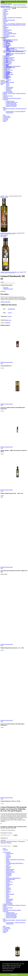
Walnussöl (5, 75)
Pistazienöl (5, 58)
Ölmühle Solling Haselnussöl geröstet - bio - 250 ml (12, 272)
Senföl (4, 68)
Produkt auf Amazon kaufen (6, 285)
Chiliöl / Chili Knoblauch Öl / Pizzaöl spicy (15, 47)
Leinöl (4, 38)
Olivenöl (8, 73)
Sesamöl (8, 84)
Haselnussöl (8, 55)
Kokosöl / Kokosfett (10, 60)
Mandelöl (5, 42)
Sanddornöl (5, 65)
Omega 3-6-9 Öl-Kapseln (11, 49)
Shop (7, 196)
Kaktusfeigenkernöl (10, 57)
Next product (3, 236)
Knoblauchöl (9, 62)
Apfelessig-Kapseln (10, 48)
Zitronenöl (5, 78)
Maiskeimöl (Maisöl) (10, 67)
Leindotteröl (5, 37)
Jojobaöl (8, 56)
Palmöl (4, 57)
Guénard (10, 312)
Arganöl (8, 42)
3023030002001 (11, 309)
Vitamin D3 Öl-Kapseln (11, 106)
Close (2, 363)
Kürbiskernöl (9, 61)
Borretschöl (8, 45)
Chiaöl (7, 46)
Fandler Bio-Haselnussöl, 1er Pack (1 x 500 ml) (11, 233)
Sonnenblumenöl (9, 87)
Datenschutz (3, 842)
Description (5, 287)
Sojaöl (4, 70)
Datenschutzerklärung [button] (7, 970)
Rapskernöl (5, 62)
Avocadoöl (8, 44)
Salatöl (7, 81)
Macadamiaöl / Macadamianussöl (10, 39)
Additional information (8, 288)
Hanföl (7, 53)
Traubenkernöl (9, 88)
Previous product (4, 197)
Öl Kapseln (5, 47)
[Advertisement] (14, 22)
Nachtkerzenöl (9, 72)
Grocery (9, 320)
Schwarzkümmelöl (10, 82)
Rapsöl (4, 63)
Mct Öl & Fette (9, 70)
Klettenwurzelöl (9, 58)
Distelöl (7, 49)
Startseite (2, 196)
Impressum (9, 842)
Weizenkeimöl (9, 91)
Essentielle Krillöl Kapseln (11, 102)
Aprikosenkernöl (9, 41)
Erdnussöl (8, 50)
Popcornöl (5, 60)
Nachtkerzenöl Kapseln (11, 103)
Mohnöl (7, 71)
